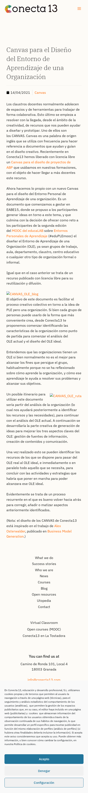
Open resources (44, 594)
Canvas (40, 92)
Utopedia (44, 600)
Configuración (44, 783)
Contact (44, 606)
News (44, 576)
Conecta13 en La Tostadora (44, 635)
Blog (44, 588)
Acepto (44, 759)
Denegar (44, 771)
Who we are (44, 570)
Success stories (44, 563)
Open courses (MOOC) (44, 629)
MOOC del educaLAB (27, 230)
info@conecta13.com (44, 679)
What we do (44, 557)
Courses (44, 582)
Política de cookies (24, 744)
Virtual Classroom (44, 622)
